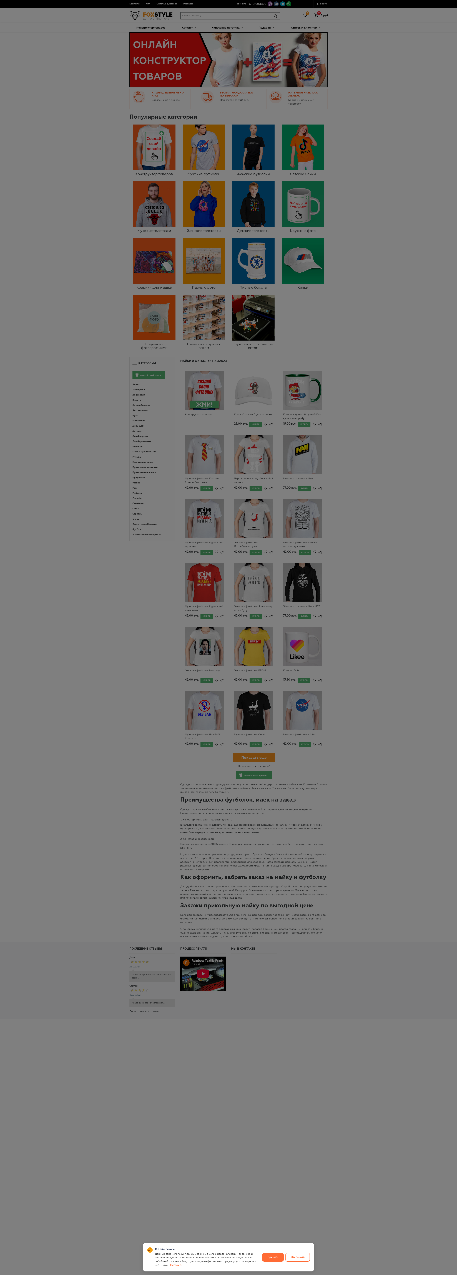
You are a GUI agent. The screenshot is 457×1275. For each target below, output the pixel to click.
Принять (273, 1257)
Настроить (175, 1265)
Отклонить (298, 1257)
